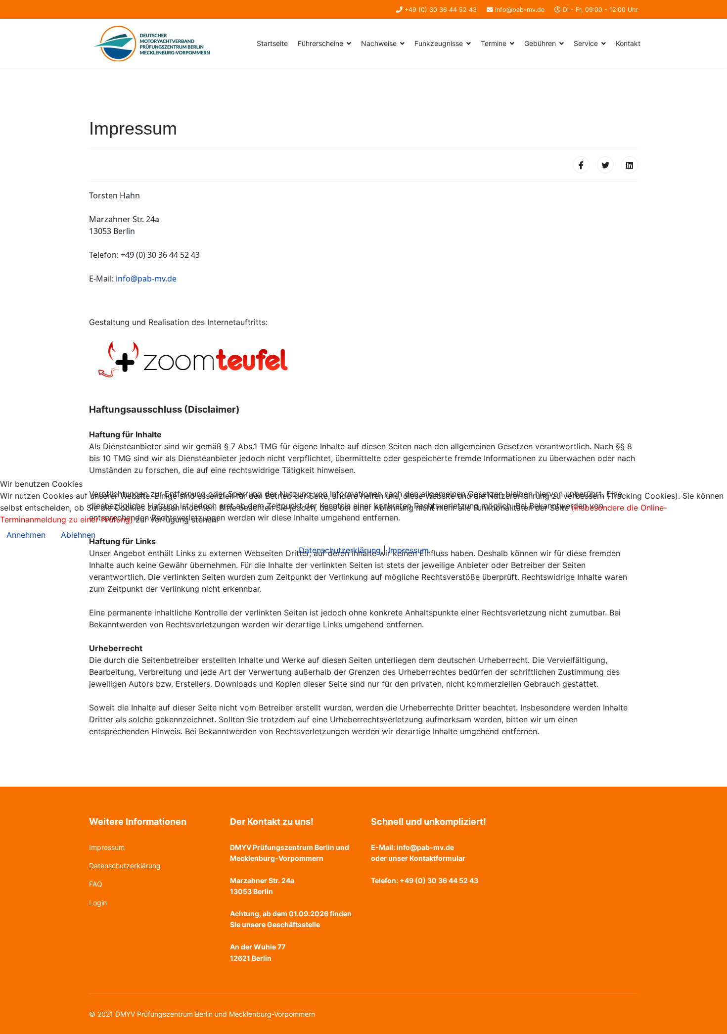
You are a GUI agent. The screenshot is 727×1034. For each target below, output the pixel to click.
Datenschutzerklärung (340, 550)
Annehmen (25, 535)
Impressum (408, 550)
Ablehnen (78, 535)
